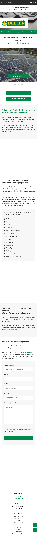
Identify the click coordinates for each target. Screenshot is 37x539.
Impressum (18, 531)
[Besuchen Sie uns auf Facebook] (35, 530)
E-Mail (9, 384)
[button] (14, 84)
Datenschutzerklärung (13, 429)
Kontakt (18, 529)
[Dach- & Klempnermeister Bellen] (17, 23)
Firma (6, 374)
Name (9, 365)
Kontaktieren (30, 352)
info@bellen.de (19, 98)
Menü (34, 2)
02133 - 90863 (7, 2)
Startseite (18, 527)
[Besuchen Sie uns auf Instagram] (35, 525)
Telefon (6, 393)
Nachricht (10, 403)
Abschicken (18, 438)
